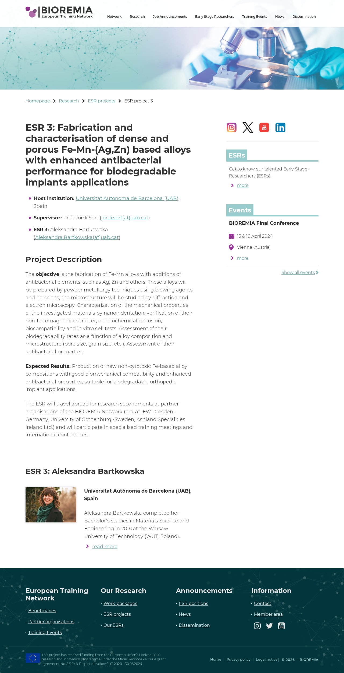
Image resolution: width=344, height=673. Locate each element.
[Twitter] (269, 628)
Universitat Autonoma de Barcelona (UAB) (127, 198)
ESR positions (193, 603)
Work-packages (120, 603)
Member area (268, 614)
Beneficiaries (42, 610)
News (279, 17)
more (243, 185)
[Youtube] (281, 628)
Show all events (298, 272)
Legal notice (267, 659)
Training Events (254, 17)
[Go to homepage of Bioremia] (59, 12)
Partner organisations (51, 621)
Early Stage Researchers (214, 17)
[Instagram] (257, 628)
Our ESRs (113, 625)
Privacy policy (238, 659)
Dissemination (304, 17)
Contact (262, 603)
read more (104, 547)
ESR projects (117, 614)
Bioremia (308, 659)
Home (215, 659)
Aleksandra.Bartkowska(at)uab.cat (77, 237)
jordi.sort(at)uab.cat (124, 218)
